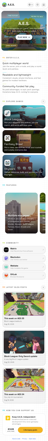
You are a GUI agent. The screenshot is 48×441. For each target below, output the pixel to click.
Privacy (24, 439)
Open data (32, 439)
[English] (30, 4)
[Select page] (43, 5)
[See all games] (43, 101)
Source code (16, 439)
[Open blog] (43, 287)
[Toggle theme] (37, 4)
